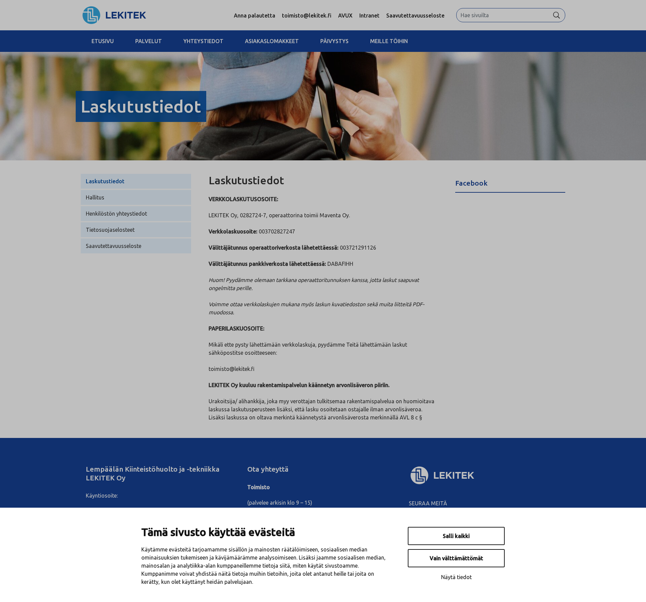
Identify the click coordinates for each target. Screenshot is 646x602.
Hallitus (95, 197)
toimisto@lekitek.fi (306, 15)
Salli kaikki (456, 536)
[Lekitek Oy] (114, 14)
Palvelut (148, 41)
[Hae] (556, 15)
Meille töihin (389, 41)
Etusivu (103, 41)
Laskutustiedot (105, 181)
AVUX (345, 15)
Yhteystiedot (203, 41)
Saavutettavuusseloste (415, 15)
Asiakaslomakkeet (272, 41)
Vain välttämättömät (456, 558)
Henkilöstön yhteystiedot (116, 214)
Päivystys (334, 41)
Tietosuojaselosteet (110, 230)
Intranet (369, 15)
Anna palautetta (254, 15)
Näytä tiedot (456, 577)
